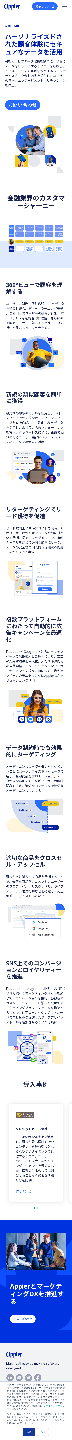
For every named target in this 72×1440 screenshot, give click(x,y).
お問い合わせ (44, 6)
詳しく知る (24, 1191)
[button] (34, 1208)
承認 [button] (29, 1432)
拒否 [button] (43, 1432)
